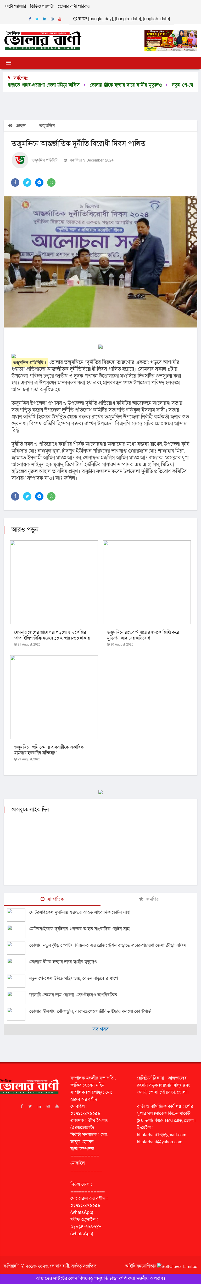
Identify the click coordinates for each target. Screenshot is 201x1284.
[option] (92, 85)
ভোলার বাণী (59, 1266)
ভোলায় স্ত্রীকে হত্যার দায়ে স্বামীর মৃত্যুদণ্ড (96, 85)
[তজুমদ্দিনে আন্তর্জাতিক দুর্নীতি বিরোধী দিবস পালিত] (100, 261)
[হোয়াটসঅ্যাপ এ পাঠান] (51, 182)
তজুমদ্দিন (47, 126)
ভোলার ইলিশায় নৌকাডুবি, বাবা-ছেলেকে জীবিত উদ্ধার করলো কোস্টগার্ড (90, 1011)
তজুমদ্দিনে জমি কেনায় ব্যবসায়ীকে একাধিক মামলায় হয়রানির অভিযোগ (49, 750)
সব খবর (101, 1029)
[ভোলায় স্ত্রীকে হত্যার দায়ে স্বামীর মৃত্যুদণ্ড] (18, 964)
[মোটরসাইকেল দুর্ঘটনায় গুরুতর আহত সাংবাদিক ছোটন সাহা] (18, 915)
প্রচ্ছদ (20, 126)
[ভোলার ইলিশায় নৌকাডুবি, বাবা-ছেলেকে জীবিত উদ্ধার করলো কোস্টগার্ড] (18, 1014)
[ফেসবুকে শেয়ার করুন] (15, 182)
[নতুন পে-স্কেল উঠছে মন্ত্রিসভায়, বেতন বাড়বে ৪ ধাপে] (18, 981)
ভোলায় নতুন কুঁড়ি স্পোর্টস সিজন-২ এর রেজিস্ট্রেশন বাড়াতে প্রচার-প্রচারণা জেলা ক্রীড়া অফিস (107, 945)
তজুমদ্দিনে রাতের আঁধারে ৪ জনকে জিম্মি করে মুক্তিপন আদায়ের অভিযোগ (143, 635)
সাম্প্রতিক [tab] (55, 899)
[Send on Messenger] (39, 182)
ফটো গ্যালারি (15, 6)
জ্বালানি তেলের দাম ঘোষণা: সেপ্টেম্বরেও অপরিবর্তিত (73, 995)
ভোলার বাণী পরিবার (74, 6)
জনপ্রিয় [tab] (152, 899)
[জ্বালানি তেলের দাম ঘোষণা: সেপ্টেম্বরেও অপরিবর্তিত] (18, 997)
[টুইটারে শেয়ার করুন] (27, 182)
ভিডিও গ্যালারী (42, 6)
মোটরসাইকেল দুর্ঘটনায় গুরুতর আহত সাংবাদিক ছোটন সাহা (79, 912)
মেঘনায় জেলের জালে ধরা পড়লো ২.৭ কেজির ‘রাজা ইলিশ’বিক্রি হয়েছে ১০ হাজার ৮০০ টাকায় (52, 635)
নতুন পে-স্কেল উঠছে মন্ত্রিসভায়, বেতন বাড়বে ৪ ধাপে (73, 978)
